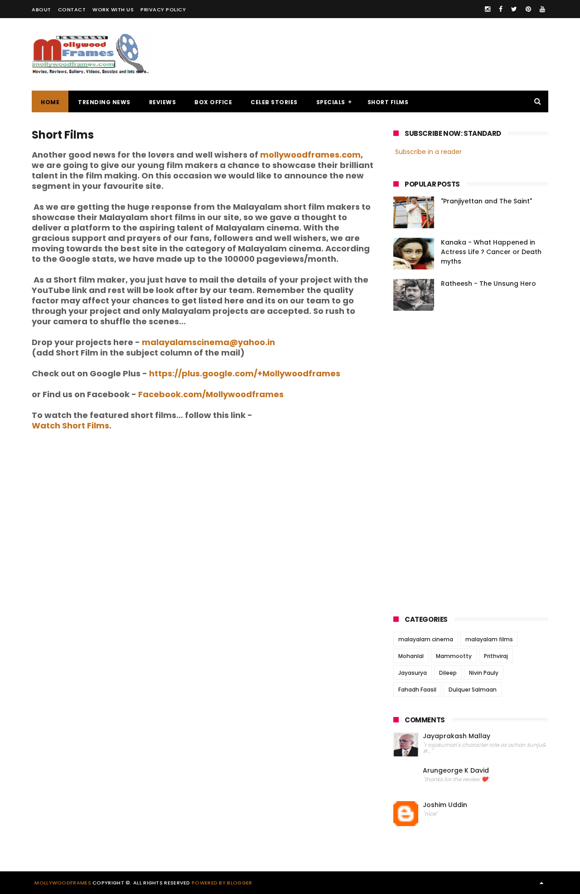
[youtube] (542, 9)
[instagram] (487, 9)
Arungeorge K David (456, 770)
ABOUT (41, 9)
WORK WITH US (113, 9)
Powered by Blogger (222, 882)
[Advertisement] (383, 54)
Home (50, 102)
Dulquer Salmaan (473, 689)
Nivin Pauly (483, 673)
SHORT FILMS (388, 102)
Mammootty (454, 656)
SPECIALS (330, 102)
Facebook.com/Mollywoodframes (211, 394)
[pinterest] (528, 9)
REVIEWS (162, 102)
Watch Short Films (70, 425)
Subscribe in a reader (428, 151)
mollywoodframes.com (310, 154)
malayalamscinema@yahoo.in (208, 342)
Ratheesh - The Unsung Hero (488, 283)
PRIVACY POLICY (163, 9)
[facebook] (501, 9)
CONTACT (72, 9)
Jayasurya (412, 673)
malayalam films (489, 639)
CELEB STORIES (274, 102)
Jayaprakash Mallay (456, 736)
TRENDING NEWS (104, 102)
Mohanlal (411, 656)
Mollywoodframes (62, 882)
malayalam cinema (425, 639)
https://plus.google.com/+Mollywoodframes (244, 373)
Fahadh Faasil (417, 689)
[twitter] (514, 9)
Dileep (448, 673)
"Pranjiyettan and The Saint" (486, 201)
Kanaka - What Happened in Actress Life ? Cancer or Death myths (491, 252)
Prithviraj (496, 656)
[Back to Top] (541, 882)
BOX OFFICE (213, 102)
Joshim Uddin (445, 805)
